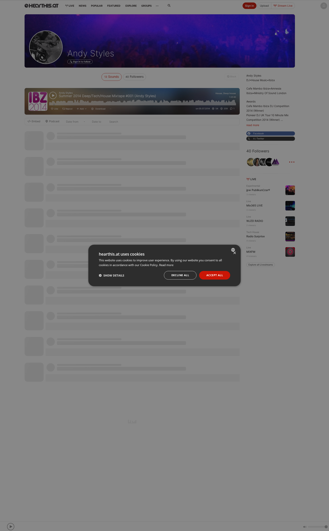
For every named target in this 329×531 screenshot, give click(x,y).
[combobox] (233, 250)
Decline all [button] (180, 275)
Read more (166, 265)
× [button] (234, 253)
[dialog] (164, 265)
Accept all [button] (214, 275)
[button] (111, 275)
